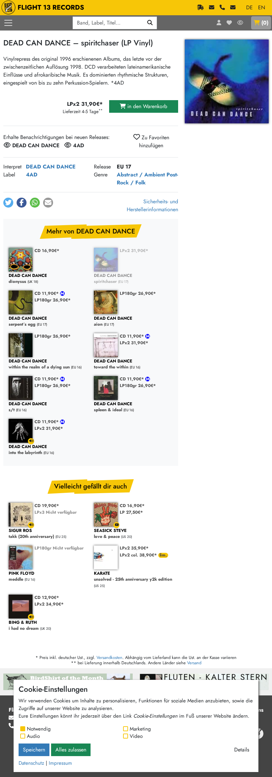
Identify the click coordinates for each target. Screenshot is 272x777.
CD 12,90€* (46, 597)
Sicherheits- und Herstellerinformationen (152, 205)
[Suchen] (150, 23)
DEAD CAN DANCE (51, 166)
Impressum (60, 763)
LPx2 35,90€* (134, 548)
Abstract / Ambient (141, 174)
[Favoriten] (229, 23)
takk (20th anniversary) (31, 534)
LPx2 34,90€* (49, 604)
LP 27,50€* (131, 512)
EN (261, 7)
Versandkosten (109, 657)
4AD (31, 174)
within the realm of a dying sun (39, 364)
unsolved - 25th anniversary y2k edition (133, 576)
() (264, 23)
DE (249, 7)
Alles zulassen (70, 749)
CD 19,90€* (46, 505)
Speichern (34, 749)
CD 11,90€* (47, 293)
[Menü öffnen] (8, 23)
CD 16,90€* (46, 250)
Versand (194, 663)
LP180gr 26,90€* (52, 300)
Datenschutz (31, 763)
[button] (8, 203)
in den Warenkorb (146, 106)
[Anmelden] (219, 23)
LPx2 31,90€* (134, 250)
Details (241, 749)
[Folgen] (240, 23)
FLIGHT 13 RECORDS (51, 7)
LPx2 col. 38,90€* (139, 555)
